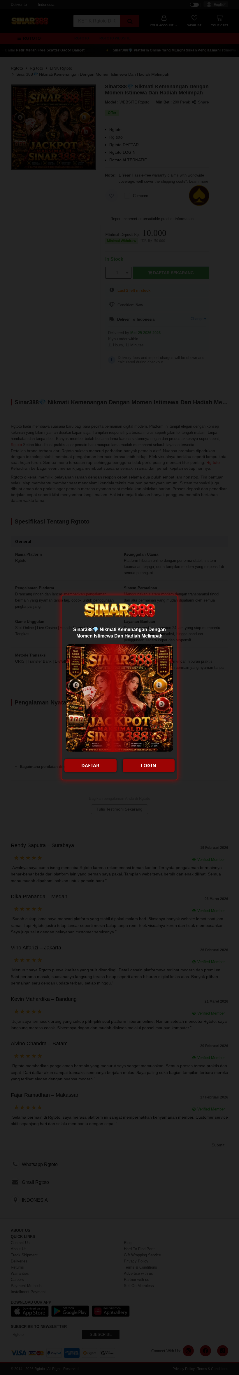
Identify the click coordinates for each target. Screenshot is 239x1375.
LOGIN (148, 765)
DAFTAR (90, 765)
